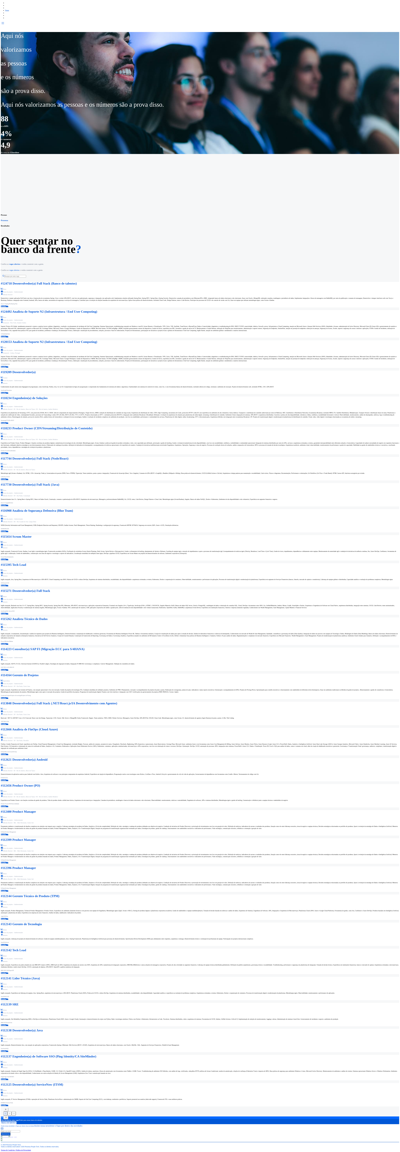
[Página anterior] (5, 1109)
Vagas (7, 10)
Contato (7, 18)
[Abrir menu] (3, 23)
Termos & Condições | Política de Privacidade (16, 1150)
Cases (7, 13)
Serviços (8, 8)
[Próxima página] (5, 1117)
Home (7, 3)
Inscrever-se (6, 1134)
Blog (6, 15)
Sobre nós (8, 5)
